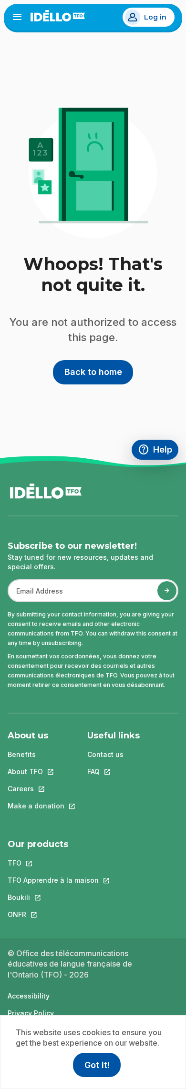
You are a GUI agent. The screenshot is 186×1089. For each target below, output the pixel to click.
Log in (155, 17)
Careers (36, 789)
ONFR (53, 914)
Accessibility (29, 996)
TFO (53, 863)
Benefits (22, 754)
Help (158, 451)
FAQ (113, 771)
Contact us (105, 754)
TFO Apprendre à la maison (53, 880)
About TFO (36, 771)
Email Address (35, 595)
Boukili (53, 897)
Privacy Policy (31, 1013)
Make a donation (36, 806)
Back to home (93, 372)
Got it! (97, 1065)
